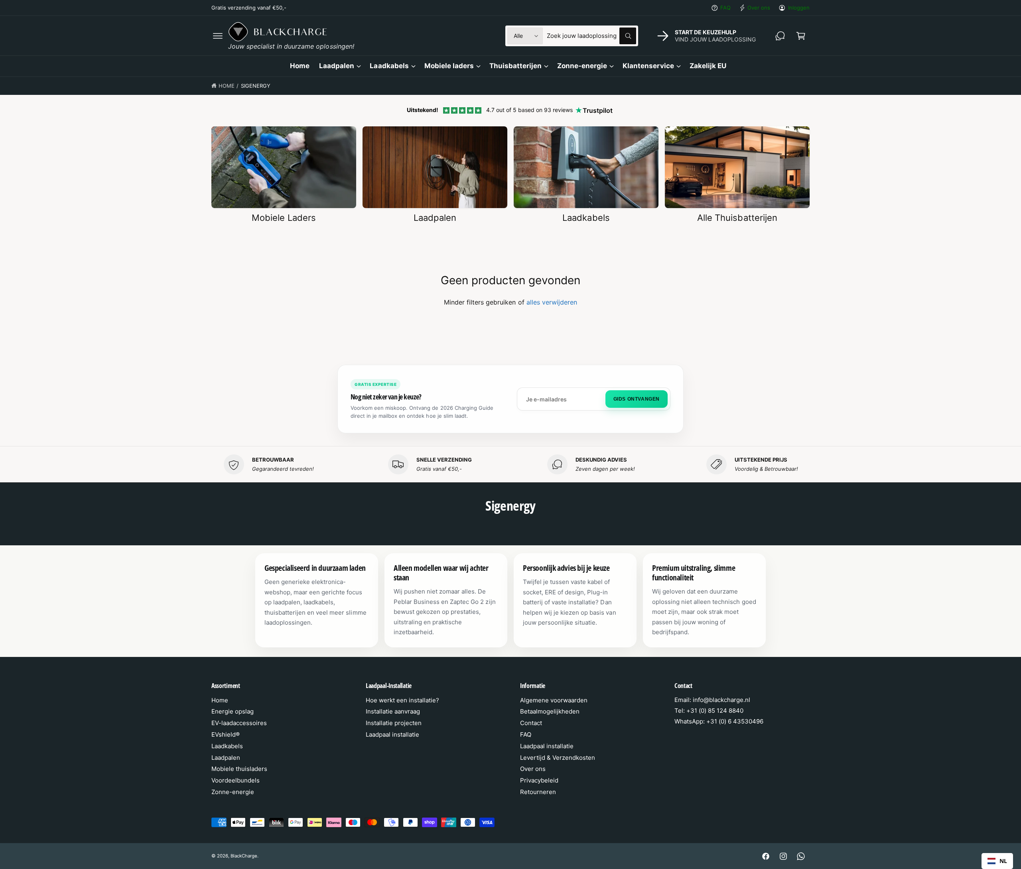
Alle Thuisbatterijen (737, 217)
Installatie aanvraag (393, 711)
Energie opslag (232, 711)
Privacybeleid (539, 780)
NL (1003, 861)
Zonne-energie (582, 66)
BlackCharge (244, 856)
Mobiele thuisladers (239, 769)
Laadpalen (336, 66)
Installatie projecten (394, 723)
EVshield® (225, 734)
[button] (217, 36)
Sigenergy (255, 86)
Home (227, 86)
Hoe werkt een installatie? (402, 700)
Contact (531, 723)
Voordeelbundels (235, 780)
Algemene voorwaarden (553, 700)
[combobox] (591, 36)
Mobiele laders (449, 66)
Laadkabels (389, 66)
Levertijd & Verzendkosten (557, 757)
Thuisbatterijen (515, 66)
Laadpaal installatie (392, 734)
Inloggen (799, 7)
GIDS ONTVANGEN (636, 399)
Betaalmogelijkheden (549, 711)
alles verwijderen (551, 302)
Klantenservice (648, 66)
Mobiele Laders (283, 217)
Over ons (758, 7)
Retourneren (538, 792)
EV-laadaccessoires (239, 723)
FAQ (725, 7)
